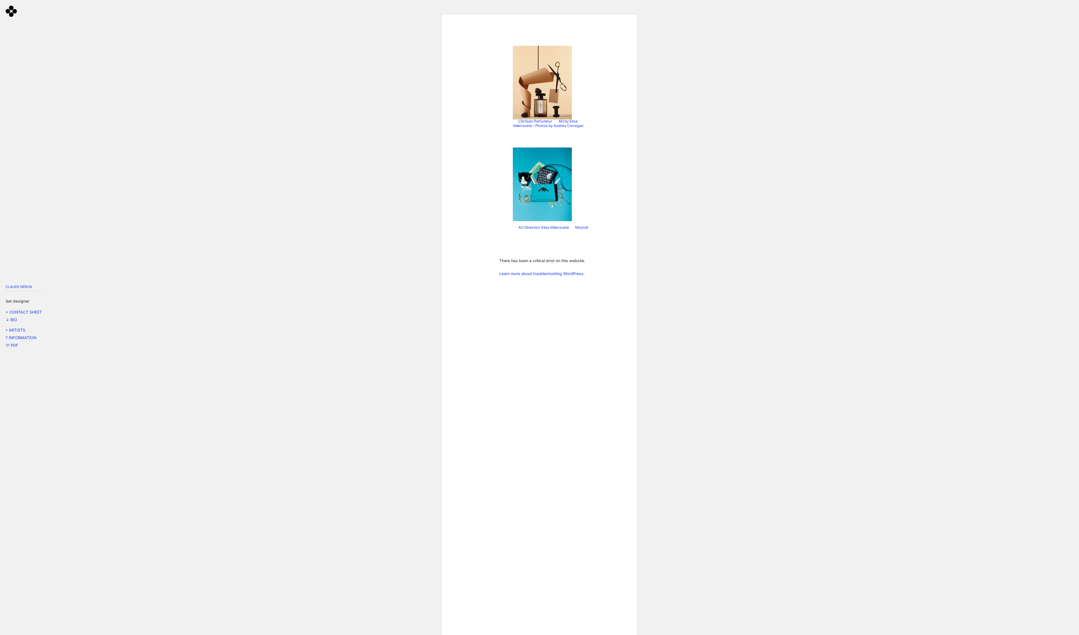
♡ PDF (12, 345)
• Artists (15, 330)
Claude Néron (19, 287)
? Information (21, 337)
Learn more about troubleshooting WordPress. (542, 273)
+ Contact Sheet (24, 312)
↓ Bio (11, 319)
